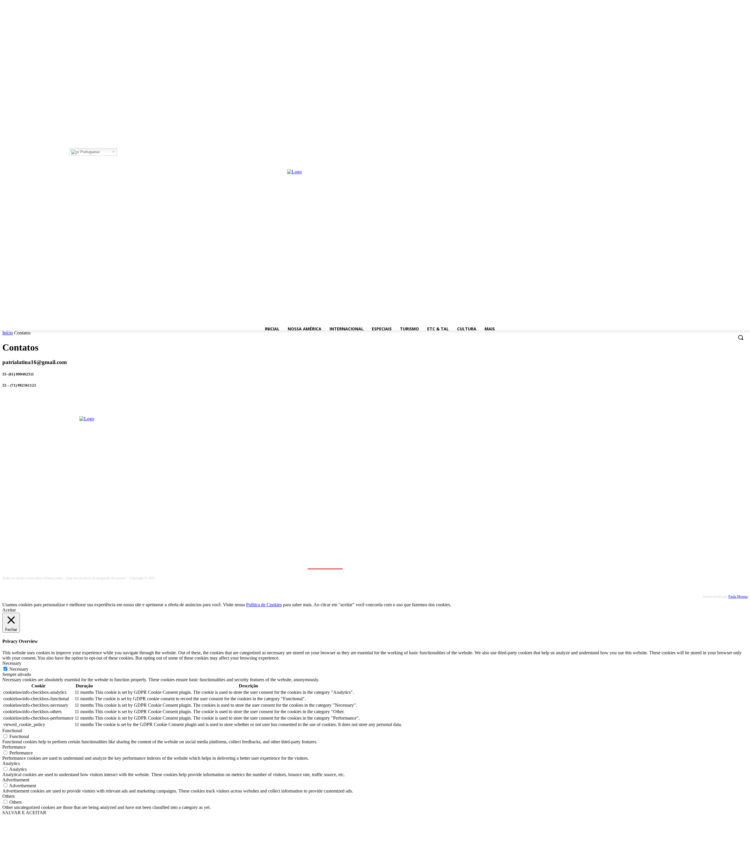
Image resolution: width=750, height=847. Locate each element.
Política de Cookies (264, 604)
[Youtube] (145, 152)
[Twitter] (137, 152)
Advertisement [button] (15, 779)
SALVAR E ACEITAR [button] (24, 812)
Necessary (18, 669)
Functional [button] (12, 730)
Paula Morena (738, 597)
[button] (741, 337)
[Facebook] (121, 152)
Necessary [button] (11, 663)
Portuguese (89, 152)
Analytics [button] (11, 763)
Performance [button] (14, 746)
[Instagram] (129, 152)
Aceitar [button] (9, 609)
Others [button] (8, 796)
